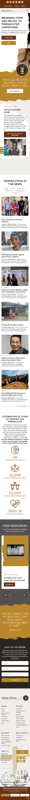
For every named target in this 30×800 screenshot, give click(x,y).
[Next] (24, 595)
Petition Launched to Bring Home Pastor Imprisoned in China (13, 359)
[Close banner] (28, 798)
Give (5, 795)
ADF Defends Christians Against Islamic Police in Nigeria (13, 255)
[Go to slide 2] (12, 595)
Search (23, 6)
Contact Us (24, 795)
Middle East (20, 189)
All (7, 189)
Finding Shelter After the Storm (12, 325)
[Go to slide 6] (19, 595)
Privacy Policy (23, 782)
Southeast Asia (20, 191)
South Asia (8, 191)
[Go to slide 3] (14, 595)
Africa (12, 189)
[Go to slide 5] (17, 595)
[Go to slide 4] (16, 595)
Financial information (9, 782)
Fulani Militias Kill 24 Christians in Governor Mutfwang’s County (13, 394)
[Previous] (6, 595)
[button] (27, 10)
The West (15, 193)
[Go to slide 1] (10, 595)
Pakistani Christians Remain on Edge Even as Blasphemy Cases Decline (15, 291)
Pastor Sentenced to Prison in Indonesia (12, 220)
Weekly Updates (15, 795)
